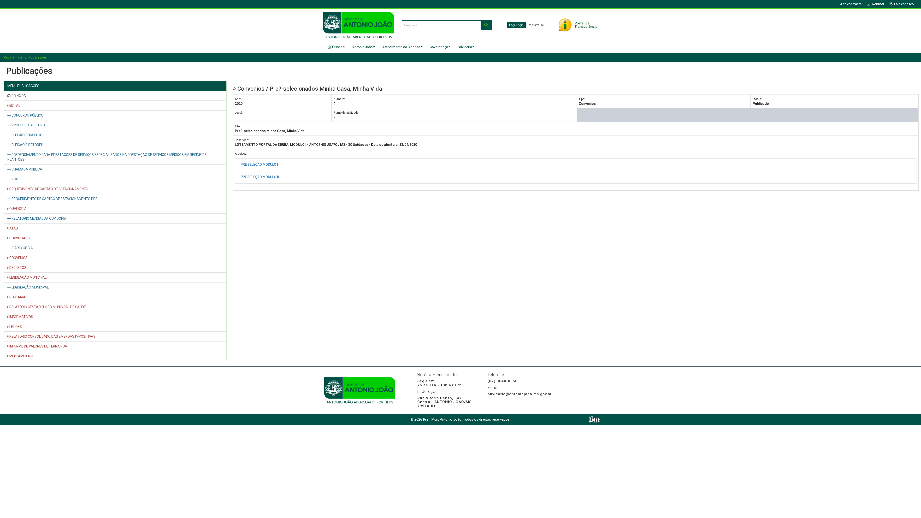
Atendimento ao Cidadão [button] (401, 47)
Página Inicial (13, 57)
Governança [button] (439, 47)
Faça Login (516, 25)
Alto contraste (851, 4)
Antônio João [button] (362, 47)
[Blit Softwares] (594, 419)
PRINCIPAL (19, 96)
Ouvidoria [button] (465, 47)
